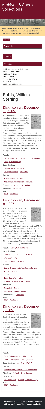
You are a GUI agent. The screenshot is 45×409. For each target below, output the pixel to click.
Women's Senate (10, 258)
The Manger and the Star (14, 182)
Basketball (17, 188)
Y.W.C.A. (20, 254)
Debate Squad (9, 168)
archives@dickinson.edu (12, 84)
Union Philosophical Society (14, 261)
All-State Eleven (10, 380)
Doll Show (29, 182)
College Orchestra (11, 172)
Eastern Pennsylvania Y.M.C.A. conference (20, 268)
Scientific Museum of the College (17, 281)
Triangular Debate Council (14, 178)
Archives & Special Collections (18, 6)
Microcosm (21, 168)
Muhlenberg (26, 185)
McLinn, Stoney (27, 360)
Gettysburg (15, 185)
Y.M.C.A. (29, 254)
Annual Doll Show (10, 271)
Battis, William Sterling (12, 162)
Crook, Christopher (11, 360)
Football (17, 288)
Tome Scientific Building (13, 278)
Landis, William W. (11, 158)
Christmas (20, 295)
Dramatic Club (9, 254)
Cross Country (26, 373)
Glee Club (24, 172)
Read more (14, 194)
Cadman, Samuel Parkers (30, 158)
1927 (6, 194)
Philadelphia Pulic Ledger (28, 380)
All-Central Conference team (15, 291)
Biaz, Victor (27, 356)
